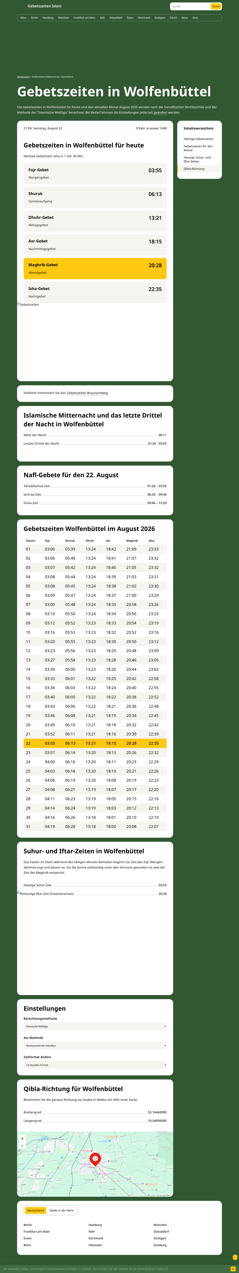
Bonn (185, 17)
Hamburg (48, 17)
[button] (95, 1158)
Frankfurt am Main (84, 17)
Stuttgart (160, 17)
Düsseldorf (116, 17)
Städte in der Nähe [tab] (61, 1210)
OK (233, 1269)
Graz (195, 17)
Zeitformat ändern (37, 1057)
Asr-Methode (33, 1038)
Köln (102, 17)
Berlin (34, 17)
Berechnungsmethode (40, 1018)
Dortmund (144, 17)
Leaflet (152, 1195)
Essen (130, 17)
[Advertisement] (119, 46)
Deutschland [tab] (35, 1210)
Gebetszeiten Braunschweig (87, 393)
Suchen (216, 6)
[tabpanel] (119, 1235)
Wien (23, 17)
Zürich (173, 17)
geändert (160, 112)
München (63, 17)
